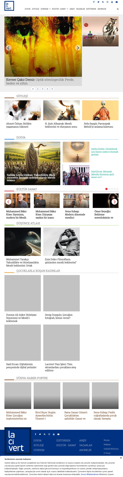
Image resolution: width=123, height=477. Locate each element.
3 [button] (112, 189)
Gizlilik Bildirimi (111, 434)
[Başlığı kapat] (121, 458)
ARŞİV (72, 9)
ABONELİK (102, 9)
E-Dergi (107, 438)
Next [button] (78, 48)
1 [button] (106, 189)
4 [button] (115, 189)
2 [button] (109, 189)
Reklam (107, 430)
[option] (43, 51)
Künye (107, 426)
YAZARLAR (80, 9)
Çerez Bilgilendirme (90, 474)
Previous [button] (8, 48)
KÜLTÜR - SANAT (59, 9)
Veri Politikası (110, 443)
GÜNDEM (44, 9)
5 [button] (117, 189)
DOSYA (28, 9)
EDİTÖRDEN (91, 9)
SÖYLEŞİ (35, 9)
